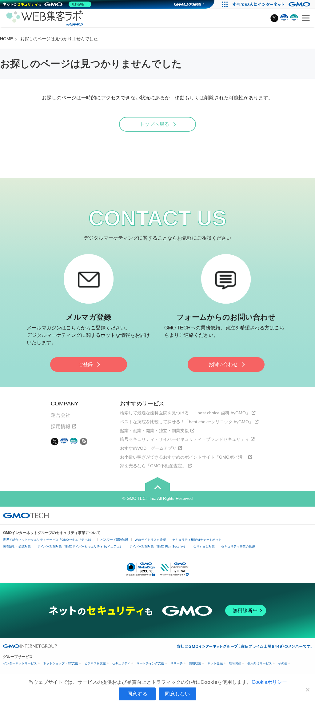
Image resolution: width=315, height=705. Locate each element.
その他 (282, 663)
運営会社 (60, 415)
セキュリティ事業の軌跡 (238, 546)
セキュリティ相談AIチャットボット (196, 539)
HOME (6, 38)
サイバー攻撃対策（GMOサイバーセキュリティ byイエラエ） (80, 546)
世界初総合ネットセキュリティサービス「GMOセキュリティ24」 (48, 539)
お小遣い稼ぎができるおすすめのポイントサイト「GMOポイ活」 (183, 457)
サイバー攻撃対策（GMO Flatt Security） (158, 546)
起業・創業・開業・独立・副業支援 (154, 430)
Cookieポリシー (269, 682)
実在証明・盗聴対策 (17, 546)
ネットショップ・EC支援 (60, 663)
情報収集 (195, 663)
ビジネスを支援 (95, 663)
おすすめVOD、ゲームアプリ (148, 448)
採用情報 (60, 426)
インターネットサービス (20, 663)
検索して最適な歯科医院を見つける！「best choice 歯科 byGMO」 (185, 412)
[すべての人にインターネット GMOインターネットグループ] (272, 4)
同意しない (177, 694)
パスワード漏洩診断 (114, 539)
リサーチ (176, 663)
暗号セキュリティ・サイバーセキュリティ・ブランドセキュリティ (184, 439)
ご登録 (85, 364)
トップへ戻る (154, 124)
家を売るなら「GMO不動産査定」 (153, 465)
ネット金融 (215, 663)
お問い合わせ (223, 364)
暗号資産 (235, 663)
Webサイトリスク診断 (150, 539)
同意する (137, 694)
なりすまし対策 (204, 546)
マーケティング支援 (150, 663)
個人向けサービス (259, 663)
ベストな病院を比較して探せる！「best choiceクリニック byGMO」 (186, 421)
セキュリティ (121, 663)
